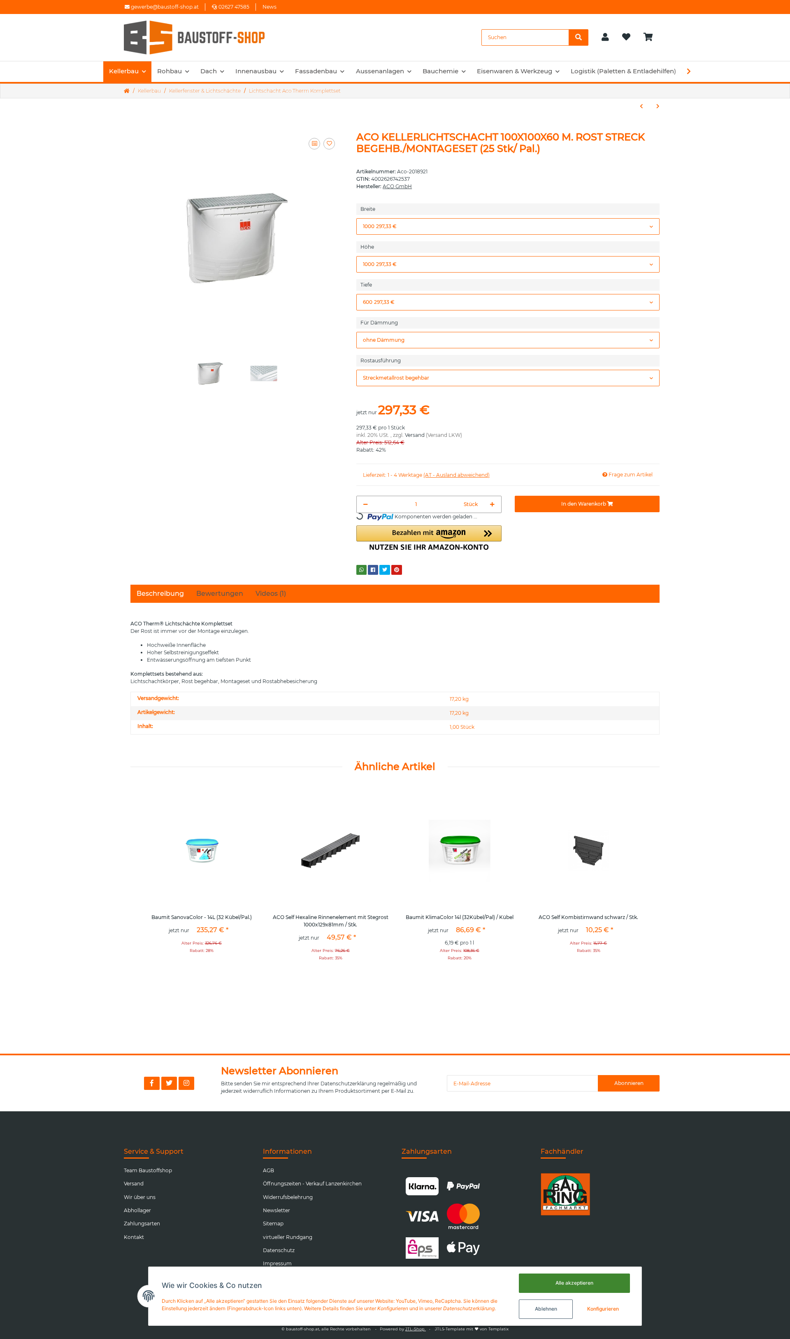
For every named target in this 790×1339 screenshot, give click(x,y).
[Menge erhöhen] (492, 504)
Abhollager (137, 1210)
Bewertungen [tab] (219, 593)
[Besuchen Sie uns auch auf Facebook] (152, 1083)
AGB (268, 1170)
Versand (415, 435)
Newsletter (276, 1210)
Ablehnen (546, 1309)
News (269, 7)
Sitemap (273, 1223)
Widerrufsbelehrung (288, 1197)
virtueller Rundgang (287, 1237)
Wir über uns (140, 1197)
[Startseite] (127, 91)
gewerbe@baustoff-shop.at (164, 7)
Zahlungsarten (142, 1223)
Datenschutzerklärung (348, 1083)
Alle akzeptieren (574, 1283)
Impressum (277, 1263)
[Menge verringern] (365, 504)
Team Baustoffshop (148, 1170)
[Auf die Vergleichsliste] (314, 143)
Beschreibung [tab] (160, 593)
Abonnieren (629, 1083)
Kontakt (134, 1237)
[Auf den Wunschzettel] (329, 143)
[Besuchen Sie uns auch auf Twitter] (169, 1083)
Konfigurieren (603, 1309)
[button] (605, 37)
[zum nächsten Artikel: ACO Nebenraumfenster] (658, 106)
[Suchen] (578, 37)
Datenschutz (279, 1250)
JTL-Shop (415, 1329)
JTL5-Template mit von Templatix (472, 1329)
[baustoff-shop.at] (202, 37)
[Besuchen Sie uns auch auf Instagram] (186, 1083)
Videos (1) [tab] (271, 593)
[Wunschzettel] (626, 37)
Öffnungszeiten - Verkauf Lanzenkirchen (312, 1183)
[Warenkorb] (651, 37)
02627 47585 (233, 7)
